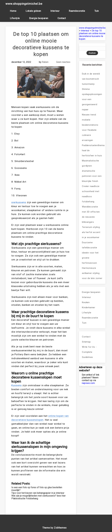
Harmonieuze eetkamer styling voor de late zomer (92, 273)
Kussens (16, 385)
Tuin (96, 10)
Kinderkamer (88, 307)
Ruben (45, 62)
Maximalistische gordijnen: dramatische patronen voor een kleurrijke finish (92, 170)
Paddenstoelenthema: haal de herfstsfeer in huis (92, 150)
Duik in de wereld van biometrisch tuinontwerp (91, 78)
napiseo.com (88, 383)
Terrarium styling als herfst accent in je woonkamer (91, 232)
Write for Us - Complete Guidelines (89, 352)
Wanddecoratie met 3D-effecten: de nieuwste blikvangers (91, 214)
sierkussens (18, 202)
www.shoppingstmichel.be (24, 3)
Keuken (86, 302)
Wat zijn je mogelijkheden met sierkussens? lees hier (38, 495)
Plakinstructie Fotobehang (24, 498)
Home (13, 10)
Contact (62, 18)
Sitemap (86, 341)
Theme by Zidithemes (54, 527)
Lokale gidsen (33, 10)
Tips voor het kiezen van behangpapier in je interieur (37, 493)
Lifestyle (15, 18)
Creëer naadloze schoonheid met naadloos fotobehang (90, 194)
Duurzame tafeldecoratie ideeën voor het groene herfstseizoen (90, 252)
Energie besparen (38, 18)
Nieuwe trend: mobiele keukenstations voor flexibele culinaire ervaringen (90, 127)
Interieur (55, 10)
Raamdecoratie (77, 10)
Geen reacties (63, 62)
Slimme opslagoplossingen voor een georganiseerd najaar (92, 99)
